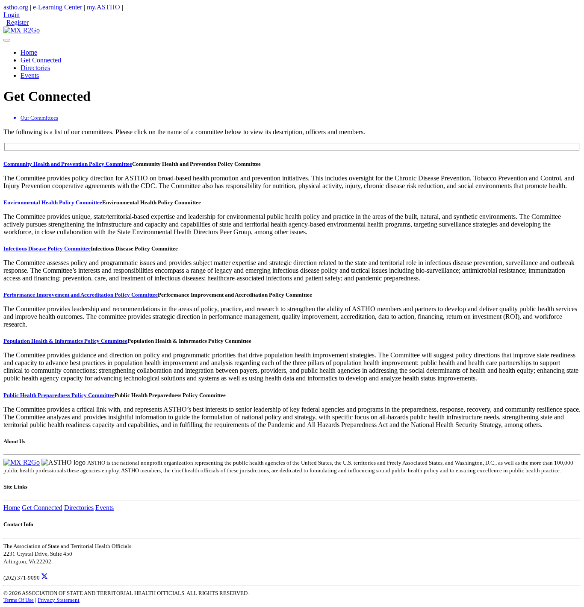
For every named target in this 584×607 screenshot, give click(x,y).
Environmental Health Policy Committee (52, 202)
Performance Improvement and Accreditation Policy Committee (80, 295)
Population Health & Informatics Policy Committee (65, 341)
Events (30, 75)
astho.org (16, 7)
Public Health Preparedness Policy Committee (59, 395)
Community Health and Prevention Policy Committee (67, 164)
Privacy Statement (59, 600)
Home (29, 52)
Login (11, 14)
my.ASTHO (104, 7)
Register (17, 22)
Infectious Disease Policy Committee (47, 248)
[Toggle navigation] (6, 40)
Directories (35, 67)
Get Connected (41, 60)
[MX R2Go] (21, 30)
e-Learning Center (58, 7)
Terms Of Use (18, 600)
